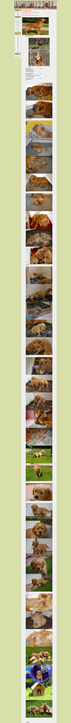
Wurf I (18, 42)
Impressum (18, 56)
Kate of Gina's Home (18, 27)
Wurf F (18, 38)
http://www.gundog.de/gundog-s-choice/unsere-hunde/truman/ (30, 15)
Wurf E (18, 37)
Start (18, 11)
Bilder (18, 15)
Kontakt (18, 55)
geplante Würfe (18, 52)
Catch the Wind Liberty (18, 18)
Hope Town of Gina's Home (18, 25)
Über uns (18, 12)
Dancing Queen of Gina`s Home (18, 22)
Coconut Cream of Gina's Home (18, 20)
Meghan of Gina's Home (18, 29)
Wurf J (18, 43)
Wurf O (18, 49)
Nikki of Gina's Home (18, 31)
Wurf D (18, 36)
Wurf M (18, 47)
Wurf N (18, 48)
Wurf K (18, 44)
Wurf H (18, 41)
